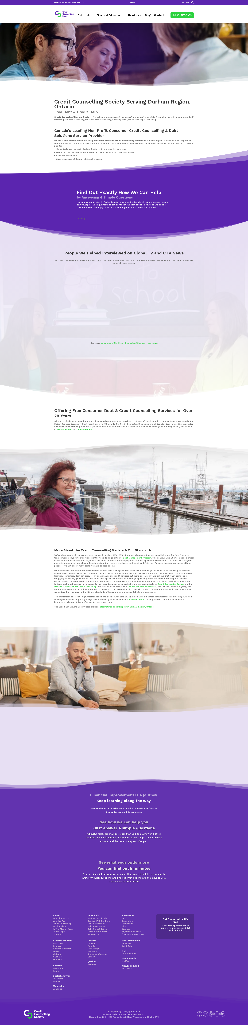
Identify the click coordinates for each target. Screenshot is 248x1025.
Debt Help (84, 15)
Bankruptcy (93, 934)
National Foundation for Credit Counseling (75, 586)
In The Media (59, 929)
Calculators (127, 921)
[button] (192, 3)
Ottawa (91, 943)
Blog (148, 15)
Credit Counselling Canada (171, 584)
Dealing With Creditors (98, 921)
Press (70, 929)
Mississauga (93, 948)
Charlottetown (129, 953)
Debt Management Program (137, 558)
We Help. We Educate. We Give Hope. (69, 2)
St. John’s (126, 968)
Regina (56, 981)
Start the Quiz (124, 850)
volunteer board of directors (142, 586)
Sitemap (126, 929)
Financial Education (108, 15)
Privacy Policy (114, 1011)
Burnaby (57, 946)
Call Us (184, 682)
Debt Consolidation (97, 929)
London (91, 957)
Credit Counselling (62, 923)
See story (137, 326)
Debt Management (96, 926)
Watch (41, 329)
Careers (57, 934)
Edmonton (58, 968)
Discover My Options (124, 890)
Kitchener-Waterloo (97, 954)
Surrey (56, 951)
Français (132, 2)
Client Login (184, 2)
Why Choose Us (60, 918)
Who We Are (59, 921)
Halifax (125, 961)
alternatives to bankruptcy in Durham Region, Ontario (127, 607)
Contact (159, 15)
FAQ (124, 918)
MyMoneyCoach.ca (131, 931)
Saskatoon (58, 978)
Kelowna (57, 959)
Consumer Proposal (97, 931)
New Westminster (62, 948)
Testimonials (59, 926)
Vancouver (58, 943)
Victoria (57, 954)
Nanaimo (57, 957)
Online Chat (164, 682)
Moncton (126, 943)
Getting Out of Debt (97, 918)
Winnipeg (57, 989)
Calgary (56, 971)
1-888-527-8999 (182, 15)
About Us (133, 15)
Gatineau (91, 964)
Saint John (127, 946)
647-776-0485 (64, 429)
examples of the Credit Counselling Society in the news (129, 343)
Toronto (91, 946)
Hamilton (92, 951)
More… (141, 1014)
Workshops (127, 923)
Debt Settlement (96, 923)
